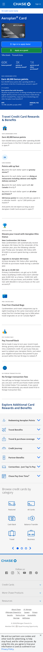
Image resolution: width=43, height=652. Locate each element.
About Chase (16, 609)
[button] (41, 635)
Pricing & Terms (17, 55)
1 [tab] (17, 548)
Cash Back (12, 524)
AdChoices (26, 618)
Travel (12, 539)
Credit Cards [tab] (22, 584)
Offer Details (6, 55)
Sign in (39, 4)
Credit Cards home (10, 11)
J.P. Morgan (28, 609)
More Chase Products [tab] (22, 592)
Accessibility (32, 615)
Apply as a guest (28, 50)
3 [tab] (26, 548)
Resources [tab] (22, 600)
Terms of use (20, 615)
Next (30, 548)
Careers (27, 612)
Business (31, 539)
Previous (13, 548)
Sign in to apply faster (27, 44)
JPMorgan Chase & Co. (13, 612)
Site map (16, 618)
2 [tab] (21, 548)
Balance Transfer (31, 524)
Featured (12, 509)
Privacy (35, 612)
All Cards (31, 509)
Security (10, 615)
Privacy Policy (7, 649)
